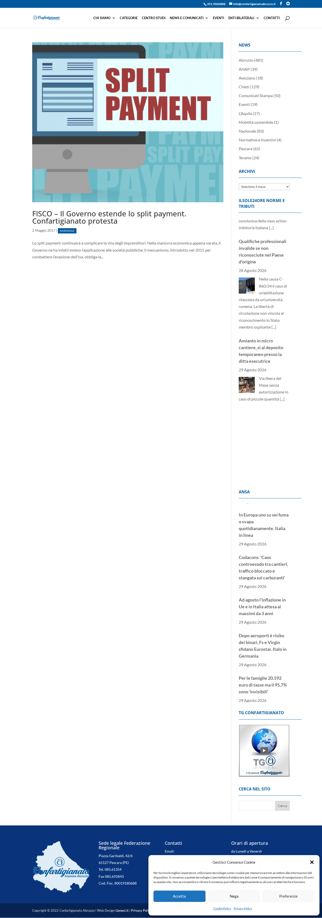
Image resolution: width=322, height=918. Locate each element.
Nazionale (67, 230)
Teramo (245, 157)
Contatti (272, 18)
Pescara (245, 148)
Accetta (179, 896)
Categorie (129, 18)
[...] (273, 306)
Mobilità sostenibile (256, 122)
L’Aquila (245, 113)
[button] (311, 862)
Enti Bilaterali (241, 18)
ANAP (244, 69)
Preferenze (288, 896)
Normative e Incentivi (257, 139)
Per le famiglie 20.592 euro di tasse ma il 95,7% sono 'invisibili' (263, 676)
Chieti (244, 86)
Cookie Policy (222, 908)
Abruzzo (246, 60)
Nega (234, 896)
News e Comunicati (187, 18)
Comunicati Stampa (256, 95)
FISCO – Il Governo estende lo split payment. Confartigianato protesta (109, 217)
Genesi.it (122, 910)
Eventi (218, 18)
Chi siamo (101, 18)
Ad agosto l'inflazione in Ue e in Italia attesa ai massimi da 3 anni (262, 598)
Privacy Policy (243, 908)
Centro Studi (154, 18)
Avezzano (247, 77)
